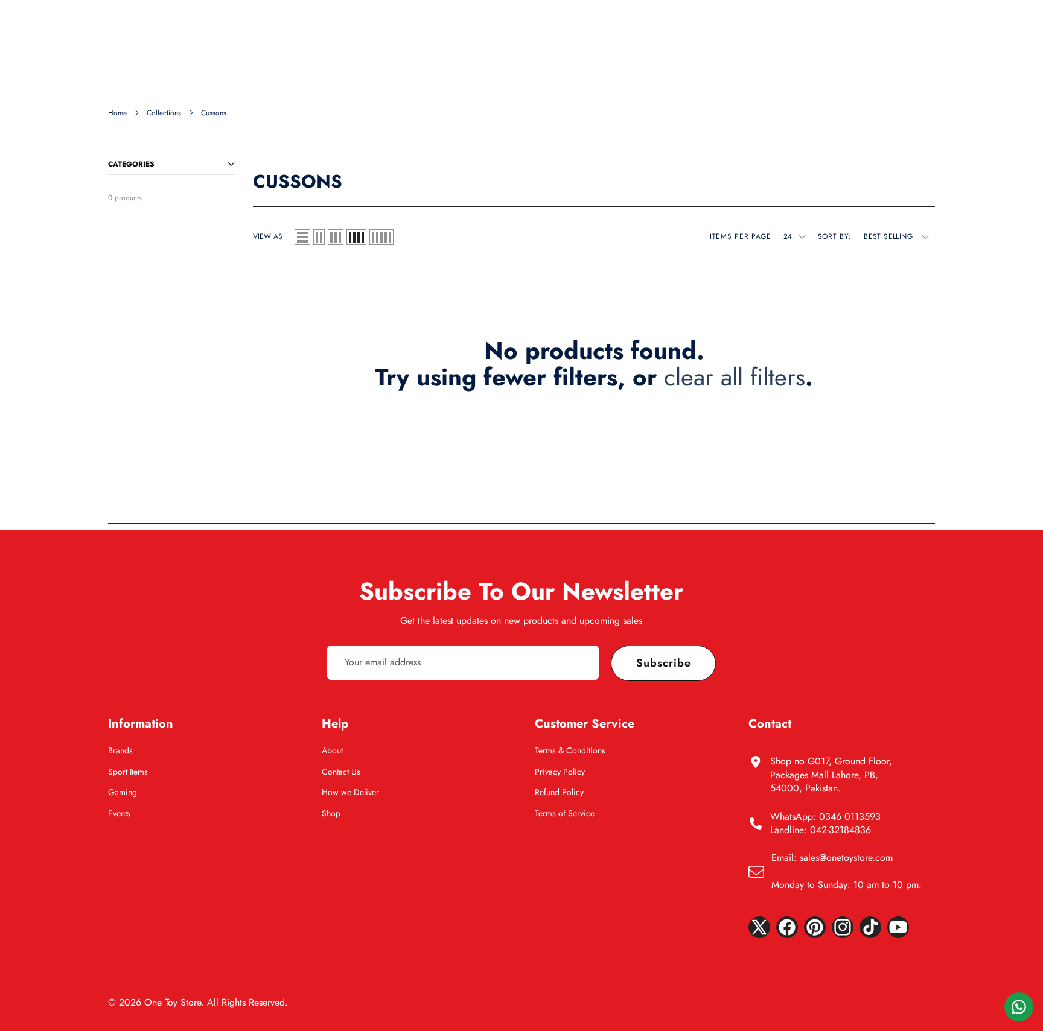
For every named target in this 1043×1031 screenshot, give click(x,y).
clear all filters (734, 377)
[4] (356, 237)
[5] (381, 237)
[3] (335, 237)
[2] (319, 237)
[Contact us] (1018, 1006)
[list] (302, 237)
